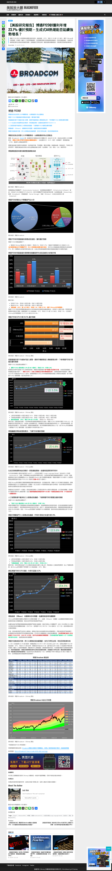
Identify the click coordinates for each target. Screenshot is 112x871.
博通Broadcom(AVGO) (36, 815)
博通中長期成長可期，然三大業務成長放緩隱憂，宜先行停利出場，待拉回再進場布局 (33, 131)
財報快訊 (44, 15)
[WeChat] (3, 39)
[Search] (104, 14)
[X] (3, 29)
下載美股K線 (10, 865)
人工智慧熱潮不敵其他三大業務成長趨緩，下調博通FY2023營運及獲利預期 (30, 125)
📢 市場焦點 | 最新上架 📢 (56, 15)
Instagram (25, 865)
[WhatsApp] (3, 32)
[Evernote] (3, 42)
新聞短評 (13, 15)
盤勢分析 (20, 15)
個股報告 (10, 20)
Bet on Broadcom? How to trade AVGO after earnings (31, 751)
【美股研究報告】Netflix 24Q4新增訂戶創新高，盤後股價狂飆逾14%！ (18, 842)
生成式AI (65, 815)
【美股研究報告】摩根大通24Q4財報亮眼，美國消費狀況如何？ (63, 842)
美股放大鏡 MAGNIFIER (22, 7)
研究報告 (27, 15)
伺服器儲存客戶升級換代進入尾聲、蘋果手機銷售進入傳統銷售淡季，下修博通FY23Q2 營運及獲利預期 (38, 120)
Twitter (32, 865)
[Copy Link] (3, 45)
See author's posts (30, 798)
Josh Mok (12, 45)
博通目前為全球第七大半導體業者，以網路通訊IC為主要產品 (26, 114)
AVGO (22, 138)
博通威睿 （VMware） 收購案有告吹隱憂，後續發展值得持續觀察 (27, 128)
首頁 (8, 15)
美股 (70, 815)
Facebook (18, 865)
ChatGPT (15, 815)
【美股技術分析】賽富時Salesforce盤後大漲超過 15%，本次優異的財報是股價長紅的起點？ (22, 823)
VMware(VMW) (22, 815)
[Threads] (3, 35)
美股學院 (36, 15)
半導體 (28, 815)
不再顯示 (109, 848)
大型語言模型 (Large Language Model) (52, 815)
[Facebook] (3, 22)
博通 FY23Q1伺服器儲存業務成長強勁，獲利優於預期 (23, 117)
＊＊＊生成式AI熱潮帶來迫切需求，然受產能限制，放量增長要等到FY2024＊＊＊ (32, 123)
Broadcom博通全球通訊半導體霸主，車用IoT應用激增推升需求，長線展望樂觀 (45, 748)
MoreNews (65, 869)
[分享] (3, 48)
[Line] (3, 25)
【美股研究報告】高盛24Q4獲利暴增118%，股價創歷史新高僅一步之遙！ (41, 842)
